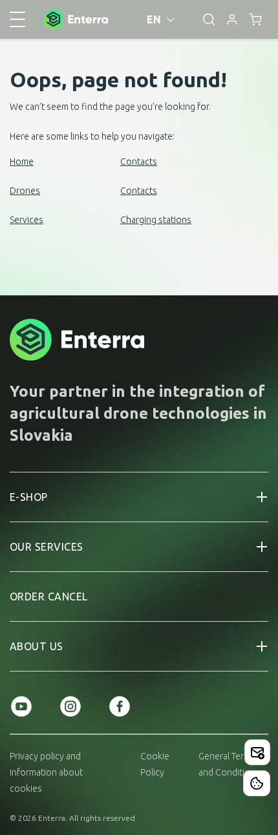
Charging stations (155, 220)
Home (22, 161)
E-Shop (29, 497)
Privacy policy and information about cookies (46, 772)
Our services (46, 547)
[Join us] (257, 752)
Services (26, 220)
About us (36, 646)
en (154, 19)
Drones (25, 190)
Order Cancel (49, 596)
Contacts (138, 161)
